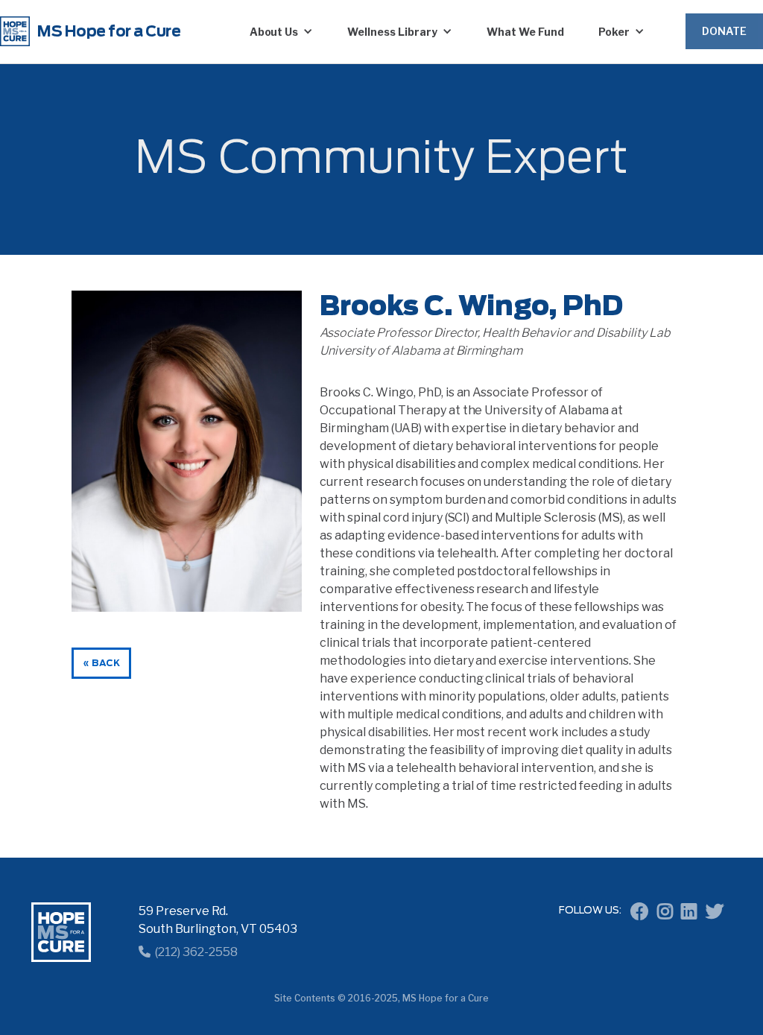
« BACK (101, 663)
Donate (724, 31)
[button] (282, 31)
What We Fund (525, 31)
